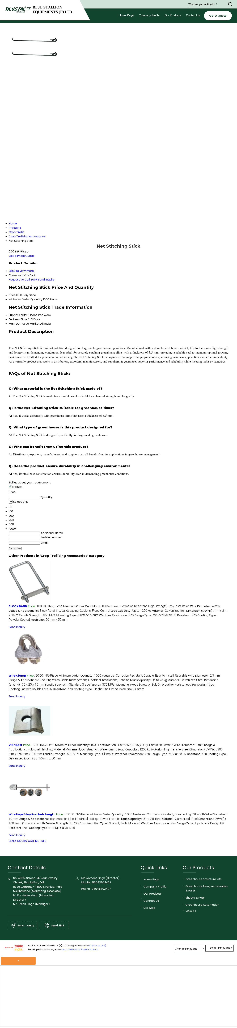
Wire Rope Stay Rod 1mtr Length (32, 814)
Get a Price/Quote (21, 256)
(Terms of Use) (97, 945)
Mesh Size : (49, 620)
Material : (168, 611)
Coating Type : (96, 689)
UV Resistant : (185, 615)
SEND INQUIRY (18, 841)
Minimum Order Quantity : (84, 606)
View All (190, 911)
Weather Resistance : (116, 615)
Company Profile (149, 15)
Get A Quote (218, 16)
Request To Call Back (23, 280)
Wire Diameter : (205, 606)
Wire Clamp (17, 676)
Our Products (173, 15)
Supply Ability (18, 315)
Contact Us (193, 15)
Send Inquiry (46, 280)
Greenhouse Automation (202, 905)
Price (12, 295)
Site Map (149, 908)
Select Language (220, 947)
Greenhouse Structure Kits (203, 879)
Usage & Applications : (59, 611)
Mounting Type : (77, 615)
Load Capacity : (131, 611)
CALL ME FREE (37, 841)
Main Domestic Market (24, 324)
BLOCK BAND (18, 606)
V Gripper (15, 745)
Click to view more (21, 271)
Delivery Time (18, 319)
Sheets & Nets (195, 898)
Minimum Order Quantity (25, 299)
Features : (147, 606)
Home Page (126, 15)
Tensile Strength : (37, 615)
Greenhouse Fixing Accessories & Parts (206, 888)
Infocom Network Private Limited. (79, 949)
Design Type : (153, 615)
